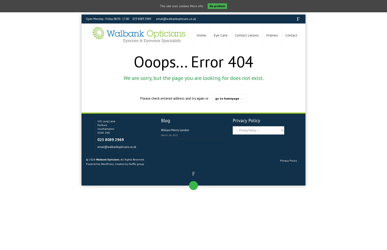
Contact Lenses (247, 35)
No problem (217, 6)
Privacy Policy (288, 160)
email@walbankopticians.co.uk (176, 19)
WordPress (107, 164)
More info (196, 6)
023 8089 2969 (141, 19)
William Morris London (175, 130)
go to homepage (229, 98)
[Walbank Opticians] (138, 35)
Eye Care (221, 35)
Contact (291, 35)
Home (201, 35)
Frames (272, 35)
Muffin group (136, 164)
